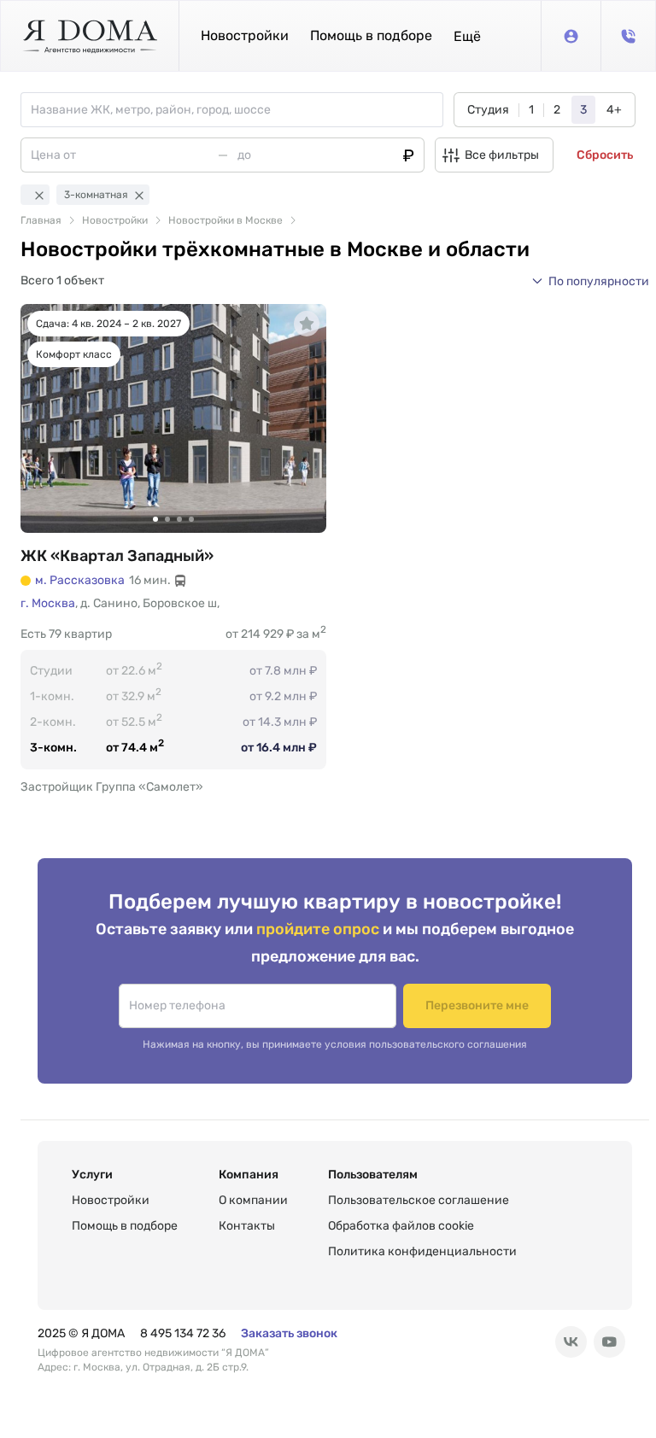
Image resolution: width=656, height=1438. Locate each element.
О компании (253, 1200)
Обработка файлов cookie (401, 1226)
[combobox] (236, 110)
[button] (467, 36)
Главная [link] (41, 220)
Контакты (247, 1226)
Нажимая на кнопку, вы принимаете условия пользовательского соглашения (335, 1044)
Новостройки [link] (115, 220)
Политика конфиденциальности (422, 1251)
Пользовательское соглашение (418, 1200)
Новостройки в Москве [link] (225, 220)
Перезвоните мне (477, 1005)
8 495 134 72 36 (183, 1333)
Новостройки (245, 35)
